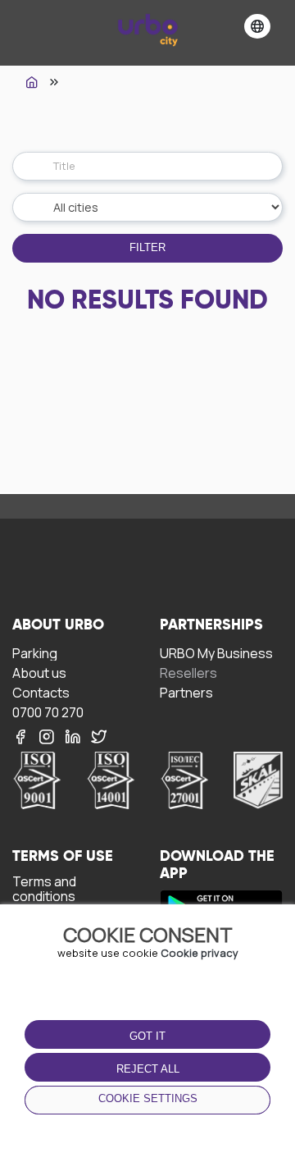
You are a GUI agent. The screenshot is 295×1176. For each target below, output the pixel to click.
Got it (147, 1036)
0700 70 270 (48, 712)
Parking (34, 652)
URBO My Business (216, 652)
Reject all (147, 1069)
